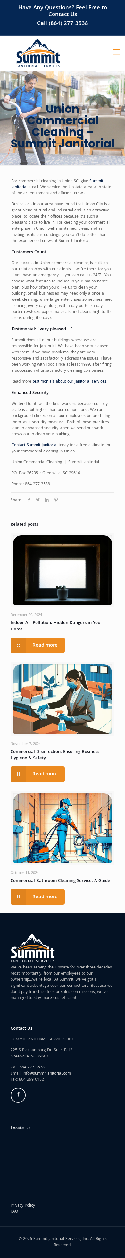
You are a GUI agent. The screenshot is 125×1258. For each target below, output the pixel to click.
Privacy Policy (23, 1205)
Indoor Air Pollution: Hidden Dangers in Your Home (56, 626)
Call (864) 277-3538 (62, 24)
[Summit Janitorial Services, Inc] (38, 53)
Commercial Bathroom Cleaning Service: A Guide (60, 881)
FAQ (14, 1212)
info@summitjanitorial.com (47, 1073)
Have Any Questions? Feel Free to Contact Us (62, 12)
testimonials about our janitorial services (69, 382)
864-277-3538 (32, 1067)
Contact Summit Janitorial (34, 445)
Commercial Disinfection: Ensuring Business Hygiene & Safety (55, 755)
